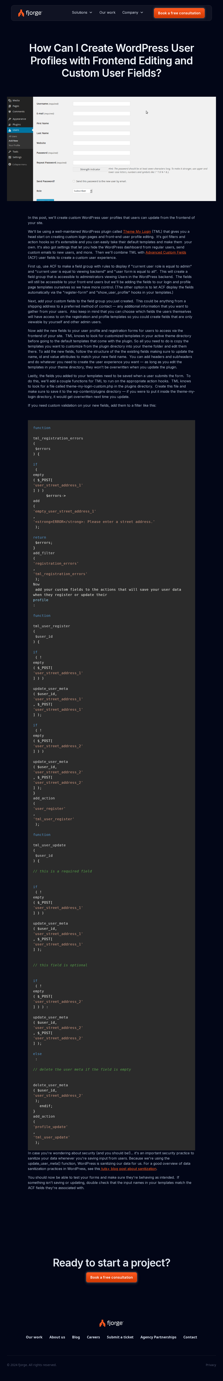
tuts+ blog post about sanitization (128, 1168)
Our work (107, 12)
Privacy (211, 1365)
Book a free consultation (179, 13)
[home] (30, 13)
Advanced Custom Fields (165, 252)
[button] (82, 12)
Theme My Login (137, 231)
